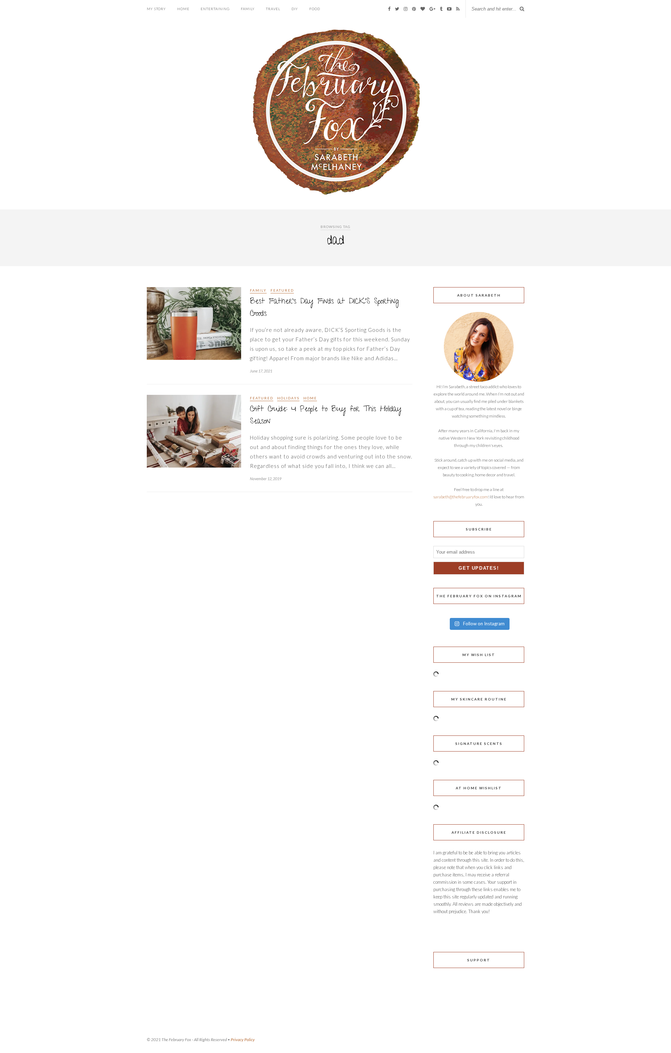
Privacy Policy (243, 1039)
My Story (156, 9)
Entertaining (215, 9)
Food (314, 9)
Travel (273, 9)
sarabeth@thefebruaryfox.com (460, 496)
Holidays (288, 398)
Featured (282, 290)
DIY (294, 9)
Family (248, 9)
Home (183, 9)
